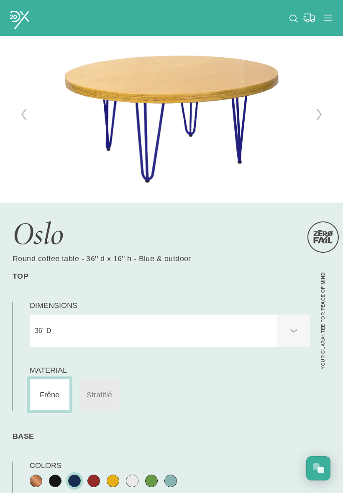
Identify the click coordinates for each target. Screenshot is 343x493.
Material (48, 370)
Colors (45, 465)
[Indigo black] (74, 481)
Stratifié (99, 395)
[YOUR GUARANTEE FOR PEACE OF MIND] (323, 237)
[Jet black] (55, 481)
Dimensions (53, 305)
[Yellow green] (151, 481)
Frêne (49, 395)
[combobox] (170, 331)
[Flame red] (93, 481)
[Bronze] (36, 481)
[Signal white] (132, 481)
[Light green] (170, 481)
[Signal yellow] (113, 481)
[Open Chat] (318, 468)
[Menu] (328, 18)
